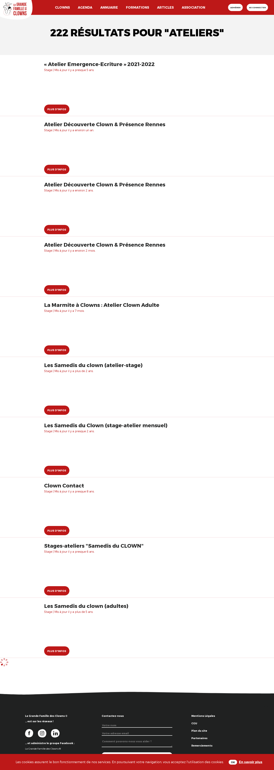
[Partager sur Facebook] (266, 737)
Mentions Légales (203, 715)
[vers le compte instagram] (44, 732)
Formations (137, 7)
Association (193, 7)
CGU (194, 723)
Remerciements (201, 745)
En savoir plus (250, 762)
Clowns (62, 7)
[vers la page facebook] (31, 732)
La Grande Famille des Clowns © (43, 748)
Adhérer (235, 7)
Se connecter (257, 7)
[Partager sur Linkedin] (266, 750)
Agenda (85, 7)
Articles (165, 7)
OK (233, 762)
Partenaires (199, 738)
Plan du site (199, 730)
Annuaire (109, 7)
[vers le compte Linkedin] (57, 732)
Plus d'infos (56, 109)
